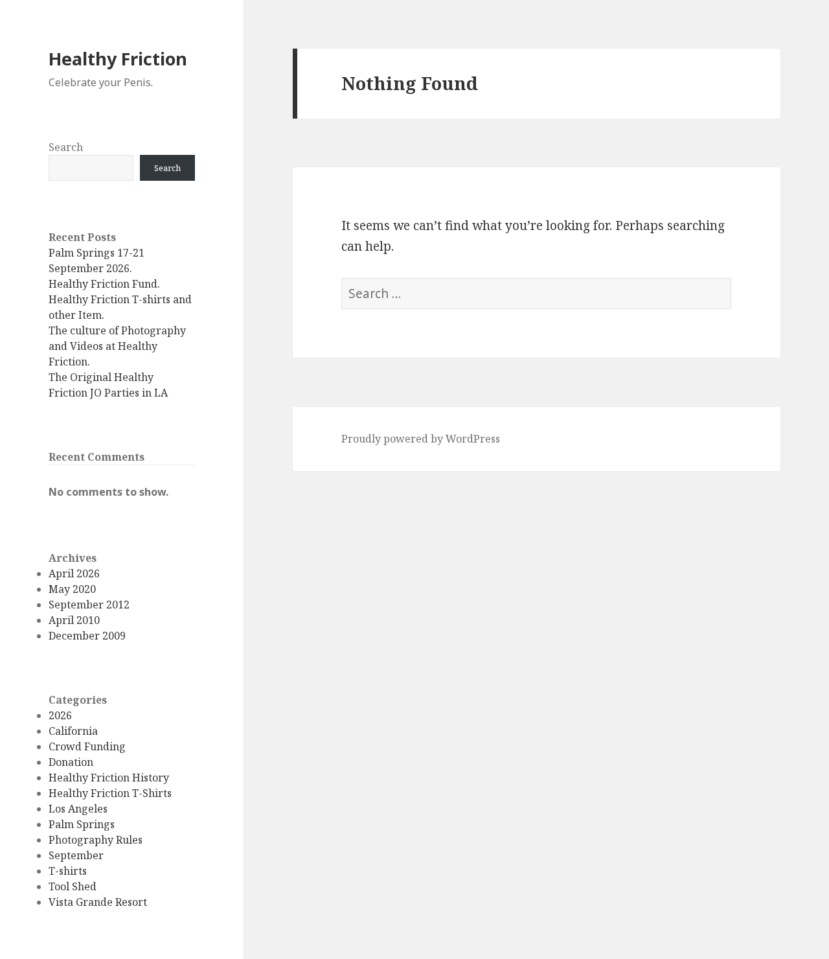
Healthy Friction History (109, 777)
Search (66, 147)
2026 (60, 715)
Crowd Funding (87, 746)
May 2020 (72, 589)
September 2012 (89, 604)
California (73, 731)
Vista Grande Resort (98, 902)
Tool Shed (73, 886)
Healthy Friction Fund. (104, 284)
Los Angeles (78, 809)
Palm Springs (82, 824)
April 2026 (74, 573)
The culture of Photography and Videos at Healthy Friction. (117, 346)
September (76, 855)
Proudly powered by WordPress (420, 439)
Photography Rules (95, 840)
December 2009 (87, 636)
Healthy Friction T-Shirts (110, 793)
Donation (71, 762)
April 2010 (74, 620)
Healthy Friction (118, 59)
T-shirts (68, 871)
